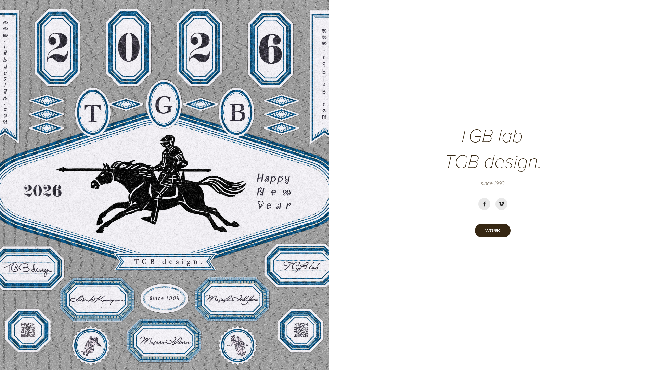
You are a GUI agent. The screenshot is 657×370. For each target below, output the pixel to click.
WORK (492, 230)
